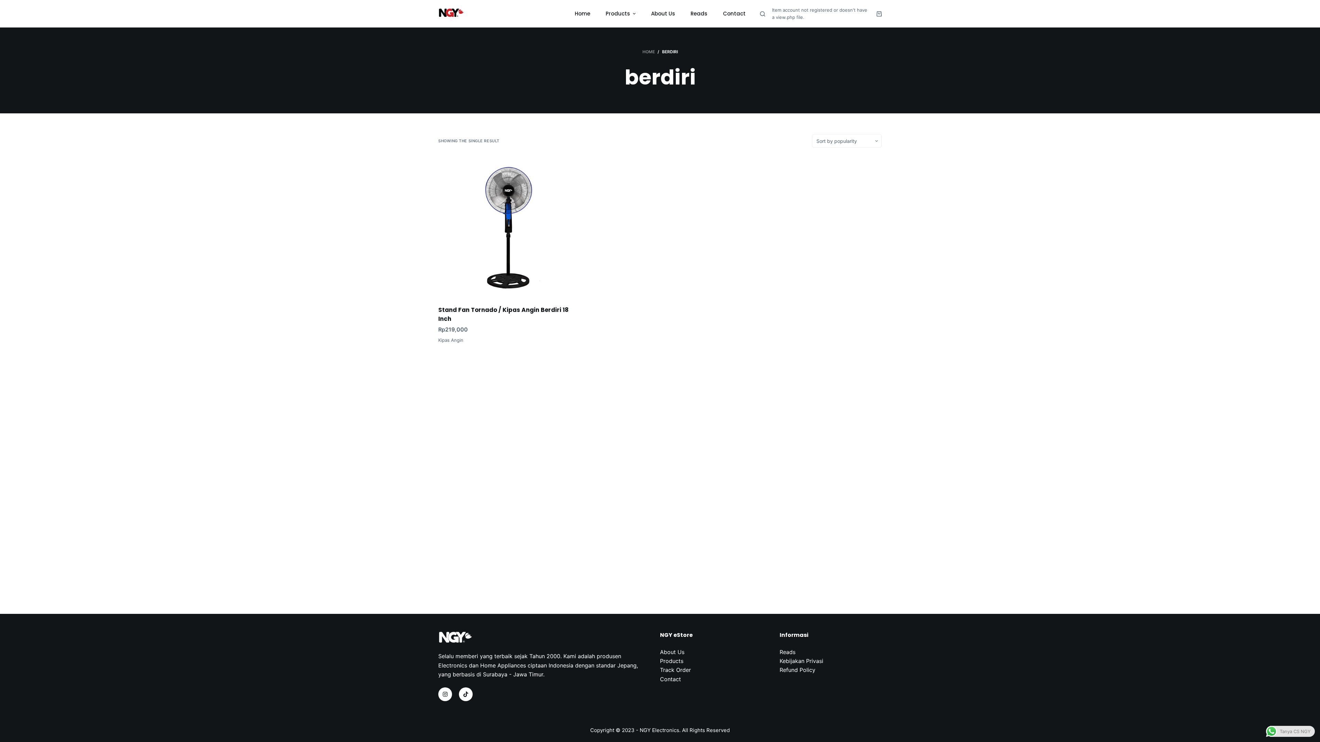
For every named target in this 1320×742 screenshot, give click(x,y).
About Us (672, 652)
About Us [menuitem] (663, 13)
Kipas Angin (450, 340)
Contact (670, 679)
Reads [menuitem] (699, 13)
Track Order (675, 669)
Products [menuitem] (618, 13)
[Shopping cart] (879, 13)
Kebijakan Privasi (801, 660)
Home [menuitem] (582, 13)
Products (671, 660)
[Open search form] (762, 13)
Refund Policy (797, 669)
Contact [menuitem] (734, 13)
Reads (787, 652)
